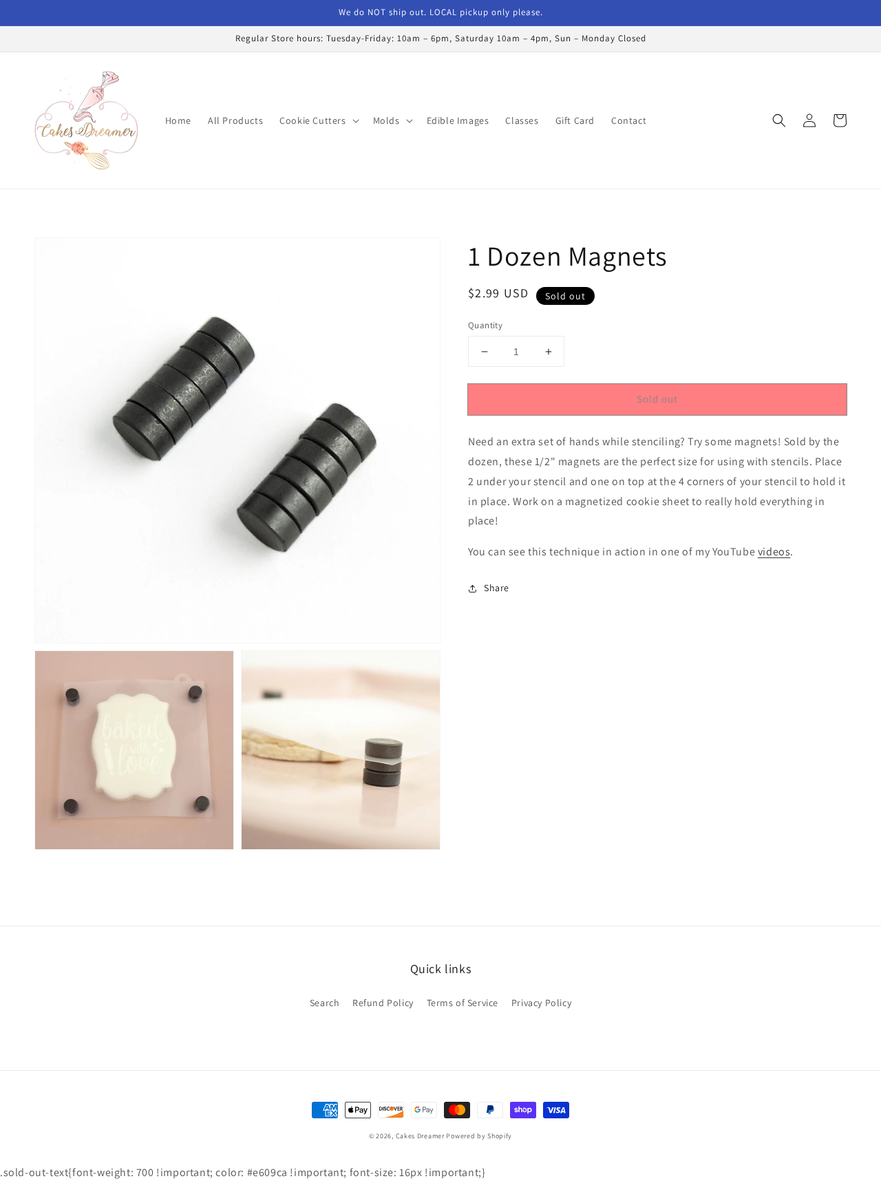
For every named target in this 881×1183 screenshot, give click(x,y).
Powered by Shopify (479, 1135)
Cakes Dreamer (420, 1135)
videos (774, 551)
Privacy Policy (541, 1003)
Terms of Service (463, 1003)
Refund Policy (383, 1003)
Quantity (485, 325)
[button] (317, 120)
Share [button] (496, 588)
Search (325, 1003)
